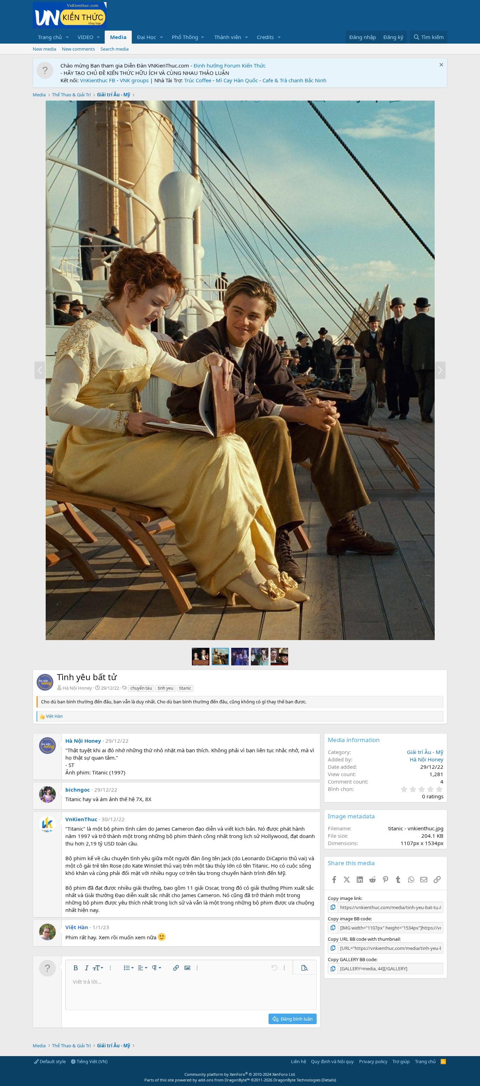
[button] (67, 37)
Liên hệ (298, 1061)
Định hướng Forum (217, 65)
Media (118, 36)
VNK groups (134, 80)
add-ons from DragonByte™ (224, 1079)
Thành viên (227, 36)
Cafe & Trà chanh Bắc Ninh (294, 80)
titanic (185, 688)
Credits (265, 36)
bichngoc (77, 789)
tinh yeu (165, 688)
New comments (78, 49)
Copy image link (344, 898)
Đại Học (146, 36)
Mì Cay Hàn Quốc (237, 80)
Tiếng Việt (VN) (92, 1061)
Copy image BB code (349, 918)
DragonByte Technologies (296, 1079)
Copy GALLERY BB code (352, 959)
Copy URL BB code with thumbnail (364, 939)
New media (44, 49)
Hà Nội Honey (77, 688)
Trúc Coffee (197, 80)
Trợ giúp (401, 1061)
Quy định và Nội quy (332, 1061)
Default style (52, 1061)
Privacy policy (373, 1061)
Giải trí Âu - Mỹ (425, 751)
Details (329, 1079)
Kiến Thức (254, 65)
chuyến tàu (141, 688)
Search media (114, 49)
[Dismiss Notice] (440, 65)
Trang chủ (50, 36)
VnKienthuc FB (97, 80)
